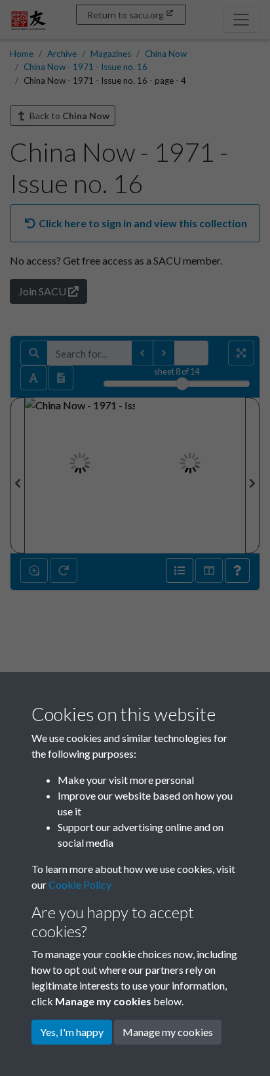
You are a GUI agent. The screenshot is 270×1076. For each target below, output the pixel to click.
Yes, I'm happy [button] (72, 1032)
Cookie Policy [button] (79, 884)
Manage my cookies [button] (168, 1032)
